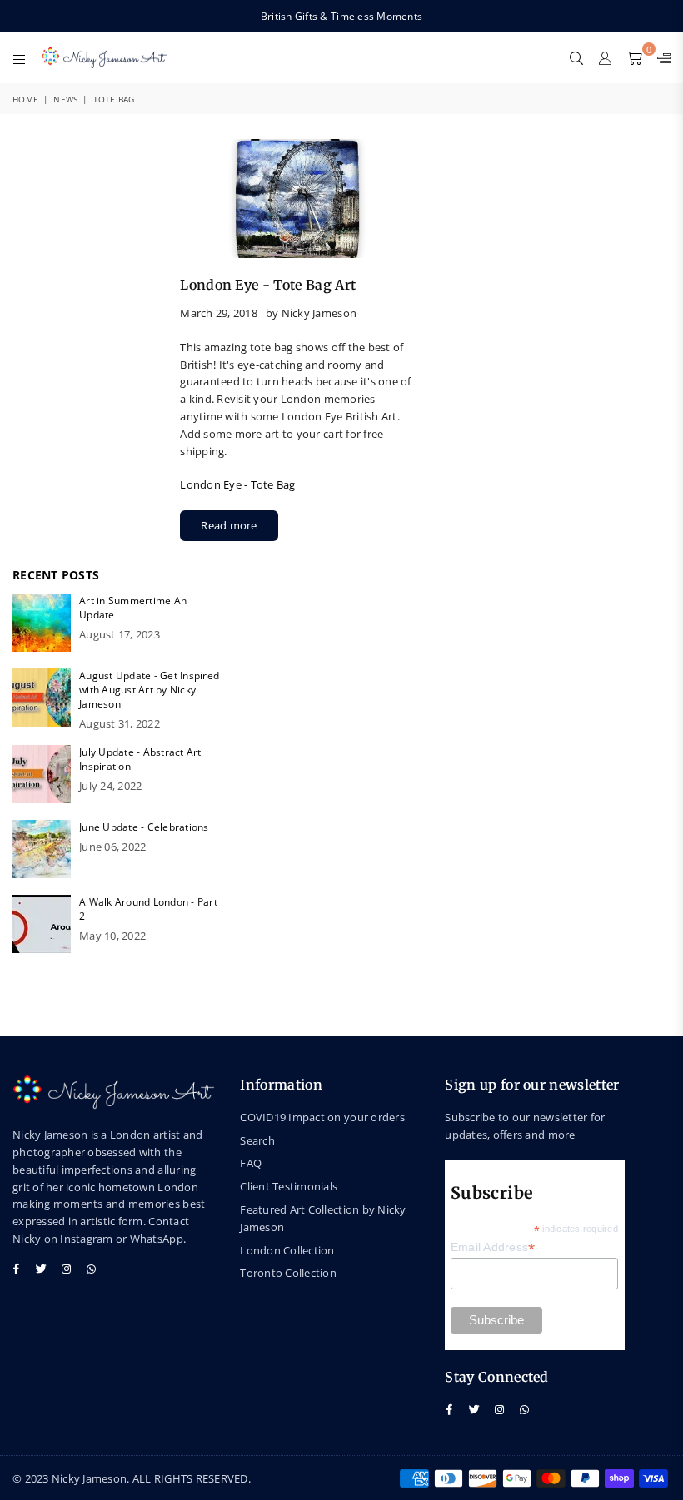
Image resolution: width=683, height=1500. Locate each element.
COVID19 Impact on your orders (322, 1117)
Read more (229, 525)
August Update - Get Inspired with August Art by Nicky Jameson (149, 689)
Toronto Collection (288, 1272)
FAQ (251, 1162)
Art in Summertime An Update (133, 608)
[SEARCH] (576, 57)
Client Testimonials (288, 1186)
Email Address (493, 1247)
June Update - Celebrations (144, 827)
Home (25, 99)
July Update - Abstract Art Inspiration (140, 759)
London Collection (287, 1250)
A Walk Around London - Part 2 (148, 909)
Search (257, 1140)
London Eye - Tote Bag (237, 484)
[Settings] (660, 57)
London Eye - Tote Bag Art (268, 284)
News (65, 99)
